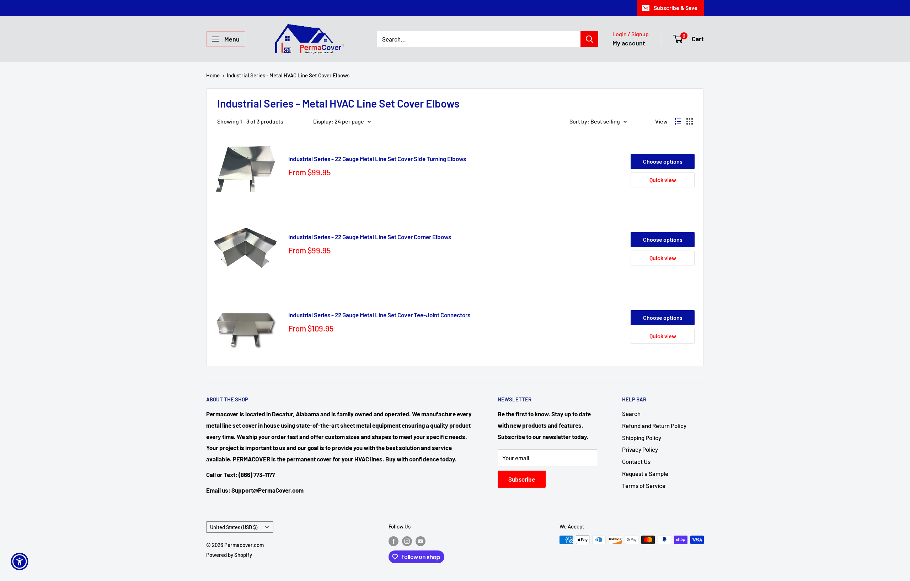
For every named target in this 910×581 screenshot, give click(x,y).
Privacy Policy (640, 449)
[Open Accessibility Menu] (19, 561)
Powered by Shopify (229, 555)
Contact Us (636, 461)
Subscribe (521, 479)
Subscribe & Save (675, 7)
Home (213, 75)
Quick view (662, 179)
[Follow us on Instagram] (407, 541)
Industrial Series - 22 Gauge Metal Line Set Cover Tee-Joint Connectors (379, 314)
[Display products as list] (678, 121)
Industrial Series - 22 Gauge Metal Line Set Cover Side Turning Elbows (377, 158)
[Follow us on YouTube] (420, 541)
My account (628, 43)
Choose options (662, 161)
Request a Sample (645, 473)
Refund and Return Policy (654, 425)
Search (631, 413)
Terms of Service (643, 485)
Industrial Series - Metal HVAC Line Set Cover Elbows (288, 75)
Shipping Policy (641, 437)
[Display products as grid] (689, 121)
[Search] (589, 39)
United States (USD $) (233, 527)
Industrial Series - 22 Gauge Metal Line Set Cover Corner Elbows (369, 236)
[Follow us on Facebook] (393, 541)
